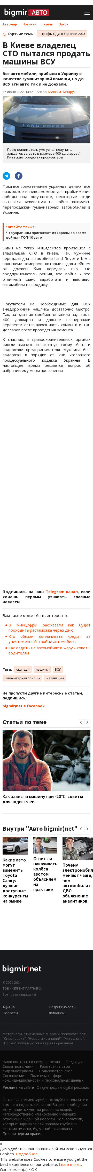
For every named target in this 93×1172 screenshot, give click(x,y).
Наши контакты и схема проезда (31, 1061)
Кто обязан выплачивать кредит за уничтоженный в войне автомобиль (49, 639)
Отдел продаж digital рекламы (63, 1087)
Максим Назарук (62, 91)
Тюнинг (47, 24)
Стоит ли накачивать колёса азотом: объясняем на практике (45, 874)
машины (42, 669)
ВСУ (58, 669)
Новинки (29, 24)
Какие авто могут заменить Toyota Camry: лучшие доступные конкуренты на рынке (15, 880)
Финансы (57, 1012)
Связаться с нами (18, 1066)
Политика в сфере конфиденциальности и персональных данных (43, 1078)
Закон (63, 24)
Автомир (10, 24)
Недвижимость (62, 1007)
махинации (55, 678)
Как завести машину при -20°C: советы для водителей (43, 798)
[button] (81, 722)
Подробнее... (28, 1153)
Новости (10, 1012)
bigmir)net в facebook (24, 706)
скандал (22, 669)
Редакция (74, 1061)
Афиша (9, 1007)
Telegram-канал (62, 591)
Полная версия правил (22, 1133)
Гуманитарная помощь (22, 678)
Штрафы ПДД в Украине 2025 (62, 33)
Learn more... (70, 1164)
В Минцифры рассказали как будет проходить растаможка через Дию (49, 627)
